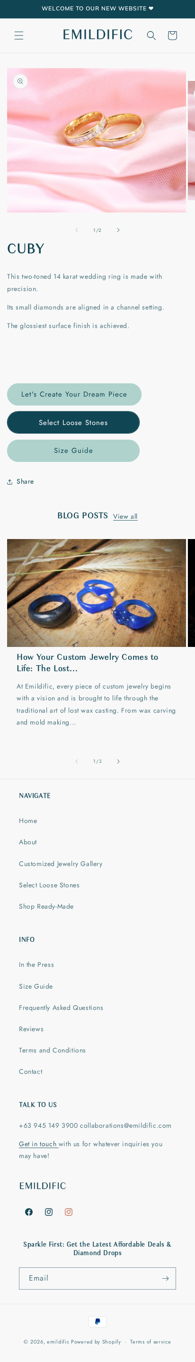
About (28, 842)
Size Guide (73, 450)
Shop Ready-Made (46, 906)
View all (125, 516)
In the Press (36, 964)
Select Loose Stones (73, 422)
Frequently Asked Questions (61, 1007)
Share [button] (25, 481)
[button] (19, 35)
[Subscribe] (165, 1278)
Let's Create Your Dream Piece (74, 394)
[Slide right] (118, 230)
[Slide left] (76, 230)
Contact (30, 1071)
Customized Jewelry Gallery (61, 863)
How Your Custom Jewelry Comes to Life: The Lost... (87, 663)
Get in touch (39, 1144)
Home (28, 820)
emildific (58, 1341)
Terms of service (150, 1341)
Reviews (31, 1029)
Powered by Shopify (96, 1341)
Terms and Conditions (52, 1050)
